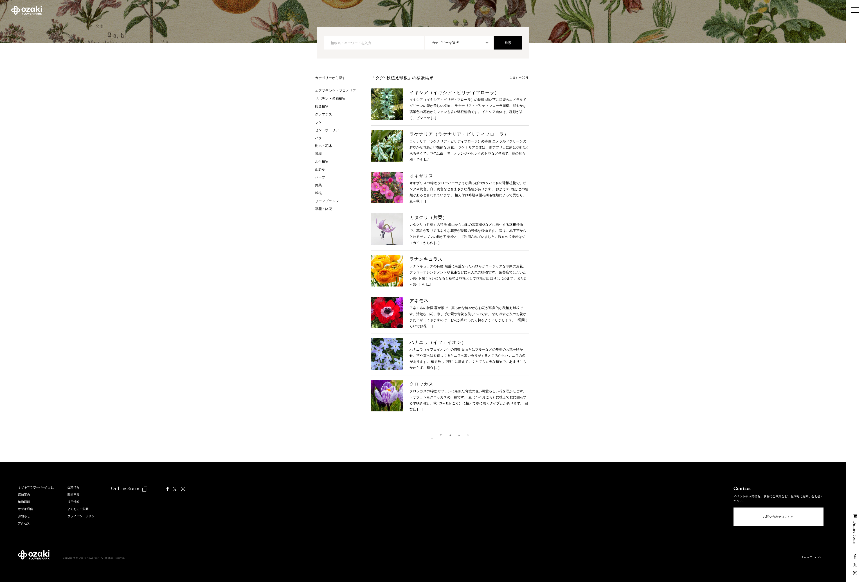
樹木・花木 (323, 146)
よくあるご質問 (78, 509)
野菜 (318, 185)
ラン (318, 122)
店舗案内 (24, 494)
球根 (318, 193)
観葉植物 (322, 106)
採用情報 (73, 501)
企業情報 (73, 487)
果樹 (318, 154)
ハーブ (320, 177)
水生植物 (322, 161)
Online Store (125, 488)
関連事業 (73, 494)
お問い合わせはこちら (778, 516)
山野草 (320, 169)
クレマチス (323, 114)
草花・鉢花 (323, 209)
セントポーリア (327, 130)
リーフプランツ (327, 201)
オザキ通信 (25, 509)
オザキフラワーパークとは (36, 487)
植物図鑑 (24, 501)
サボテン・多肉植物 (330, 98)
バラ (318, 138)
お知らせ (24, 516)
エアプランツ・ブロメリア (335, 90)
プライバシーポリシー (82, 516)
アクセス (24, 523)
